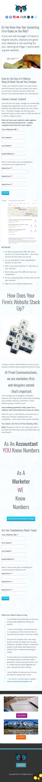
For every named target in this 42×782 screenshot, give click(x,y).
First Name (7, 137)
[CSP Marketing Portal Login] (28, 17)
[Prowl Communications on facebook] (6, 17)
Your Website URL (10, 129)
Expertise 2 (7, 176)
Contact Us (21, 765)
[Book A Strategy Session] (35, 17)
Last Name (7, 145)
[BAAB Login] (32, 17)
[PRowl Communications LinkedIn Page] (23, 17)
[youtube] (17, 17)
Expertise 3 (7, 184)
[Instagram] (14, 17)
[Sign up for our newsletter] (22, 704)
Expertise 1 (7, 168)
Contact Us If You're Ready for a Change (21, 518)
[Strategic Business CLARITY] (22, 726)
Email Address (8, 154)
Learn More (21, 737)
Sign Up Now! (21, 715)
